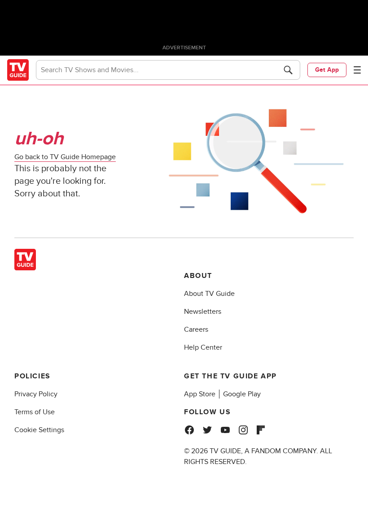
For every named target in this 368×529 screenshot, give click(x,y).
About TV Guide (209, 293)
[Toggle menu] (357, 70)
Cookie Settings (39, 429)
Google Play (242, 394)
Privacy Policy (35, 394)
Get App (327, 70)
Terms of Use (34, 412)
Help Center (203, 347)
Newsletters (202, 311)
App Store (199, 394)
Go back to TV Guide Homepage (65, 156)
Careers (196, 329)
